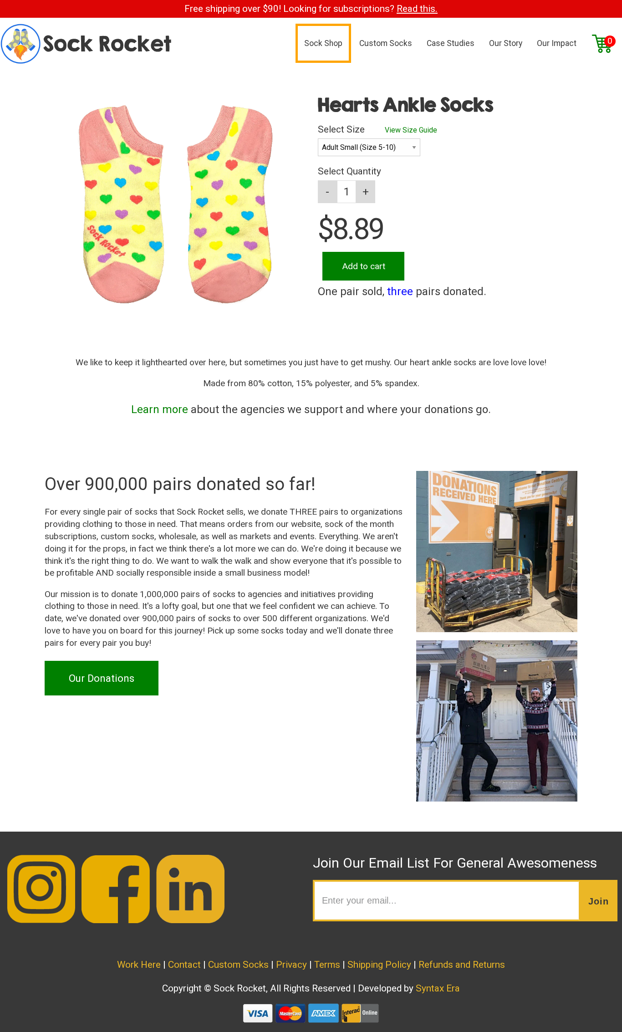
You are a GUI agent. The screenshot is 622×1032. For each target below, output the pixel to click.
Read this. (417, 8)
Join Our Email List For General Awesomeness (455, 863)
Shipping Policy (379, 964)
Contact (184, 964)
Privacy (291, 964)
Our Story (505, 43)
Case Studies (450, 43)
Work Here (139, 964)
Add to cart (363, 266)
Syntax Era (438, 988)
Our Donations (101, 678)
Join (598, 901)
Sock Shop (323, 43)
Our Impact (556, 43)
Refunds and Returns (461, 964)
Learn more (159, 409)
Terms (327, 964)
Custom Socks (385, 43)
